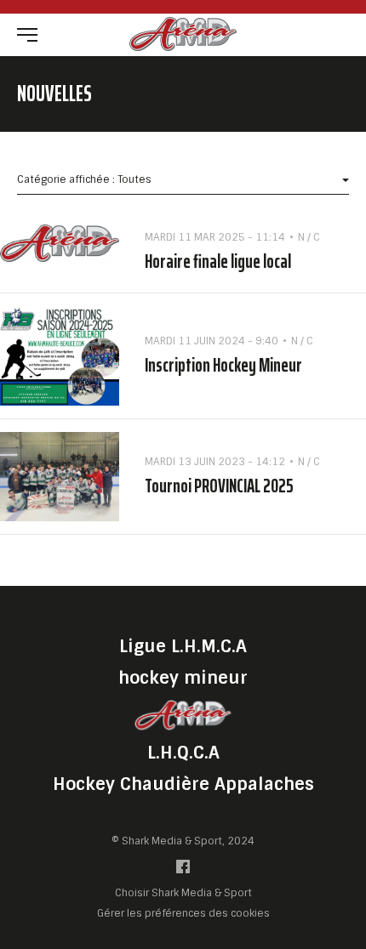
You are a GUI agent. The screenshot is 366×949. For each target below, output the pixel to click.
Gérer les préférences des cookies (183, 912)
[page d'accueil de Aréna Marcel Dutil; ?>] (183, 714)
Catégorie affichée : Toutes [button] (84, 179)
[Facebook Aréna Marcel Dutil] (183, 870)
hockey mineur (183, 678)
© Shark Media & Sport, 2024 (183, 841)
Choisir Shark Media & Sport (183, 893)
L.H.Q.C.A (183, 753)
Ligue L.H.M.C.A (183, 646)
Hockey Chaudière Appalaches (183, 784)
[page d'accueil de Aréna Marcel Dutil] (183, 33)
